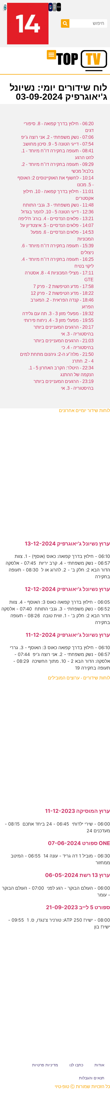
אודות (99, 1065)
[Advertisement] (55, 474)
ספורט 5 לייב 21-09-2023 (78, 907)
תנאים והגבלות (91, 1078)
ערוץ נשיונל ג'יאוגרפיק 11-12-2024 (68, 635)
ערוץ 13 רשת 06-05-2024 (77, 875)
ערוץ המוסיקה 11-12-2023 (77, 811)
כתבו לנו (76, 1065)
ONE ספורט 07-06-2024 (79, 843)
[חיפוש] (65, 23)
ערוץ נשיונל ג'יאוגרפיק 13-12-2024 (67, 543)
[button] (51, 54)
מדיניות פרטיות (45, 1065)
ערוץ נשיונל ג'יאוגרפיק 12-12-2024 (67, 589)
